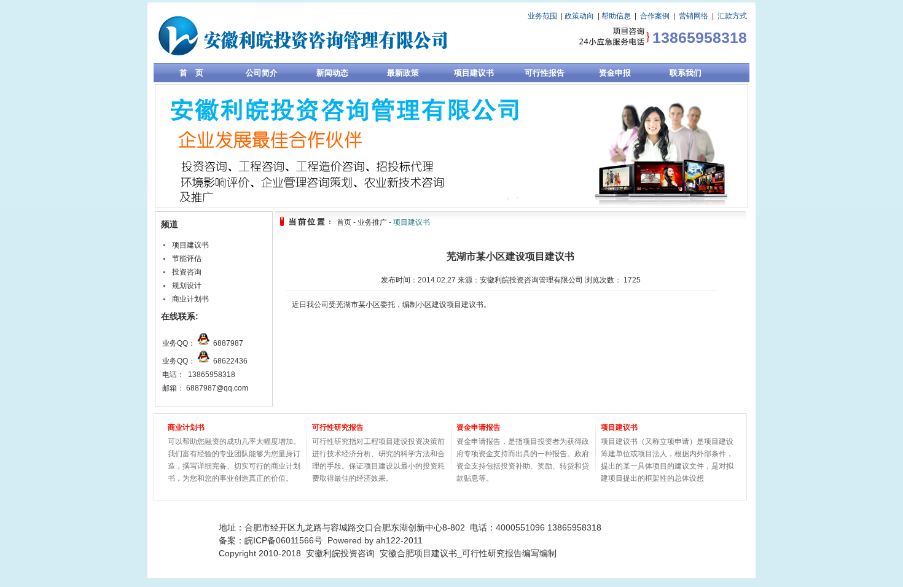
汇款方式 (732, 16)
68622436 (230, 361)
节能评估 (186, 258)
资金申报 (615, 72)
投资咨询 (186, 272)
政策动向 (579, 16)
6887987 (228, 343)
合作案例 (655, 16)
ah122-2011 (399, 540)
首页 (344, 222)
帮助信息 (616, 16)
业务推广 (372, 222)
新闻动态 (332, 72)
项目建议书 (474, 72)
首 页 (191, 72)
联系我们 (686, 72)
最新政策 (403, 72)
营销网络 (693, 16)
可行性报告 (545, 72)
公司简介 (262, 72)
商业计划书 (190, 299)
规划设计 (186, 285)
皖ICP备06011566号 (283, 540)
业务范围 (542, 16)
